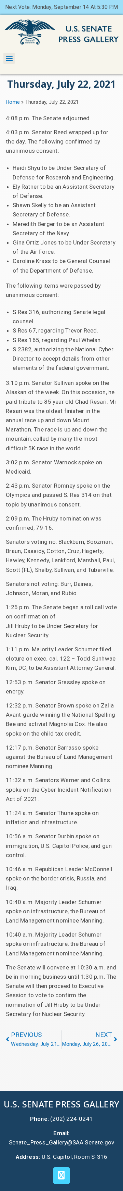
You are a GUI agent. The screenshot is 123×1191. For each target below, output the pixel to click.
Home (13, 102)
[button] (9, 58)
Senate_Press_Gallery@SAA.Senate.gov (61, 1142)
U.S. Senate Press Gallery (61, 1104)
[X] (61, 1175)
